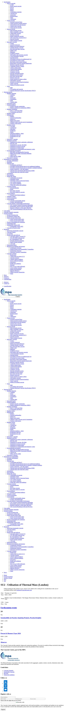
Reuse (11, 189)
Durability (9, 162)
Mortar (12, 10)
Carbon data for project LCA (17, 256)
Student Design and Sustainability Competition (22, 249)
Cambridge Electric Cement (17, 66)
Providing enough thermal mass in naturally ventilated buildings (26, 167)
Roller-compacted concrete (17, 36)
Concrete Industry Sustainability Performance (18, 203)
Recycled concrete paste (16, 76)
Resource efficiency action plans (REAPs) (20, 208)
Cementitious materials (15, 12)
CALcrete (12, 243)
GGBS (12, 4)
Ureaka (12, 43)
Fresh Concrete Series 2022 (17, 220)
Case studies (7, 210)
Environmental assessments (14, 150)
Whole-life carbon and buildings (18, 185)
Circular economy (11, 186)
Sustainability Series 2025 (16, 226)
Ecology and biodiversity (16, 202)
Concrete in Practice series (13, 228)
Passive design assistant (16, 242)
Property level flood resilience (17, 195)
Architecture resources (15, 248)
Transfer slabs (13, 102)
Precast (12, 7)
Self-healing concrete (15, 80)
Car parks (12, 126)
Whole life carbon (11, 176)
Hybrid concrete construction (17, 106)
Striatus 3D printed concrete (17, 85)
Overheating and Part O (16, 112)
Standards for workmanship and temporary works (22, 149)
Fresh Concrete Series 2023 (17, 219)
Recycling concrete (15, 190)
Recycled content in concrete (17, 192)
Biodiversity (13, 255)
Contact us (6, 278)
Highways (12, 119)
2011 (5, 579)
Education (12, 129)
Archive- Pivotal (8, 578)
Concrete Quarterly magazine (11, 212)
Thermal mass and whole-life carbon (19, 172)
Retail (11, 137)
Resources (6, 229)
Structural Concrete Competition (18, 252)
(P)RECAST (13, 50)
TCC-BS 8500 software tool (17, 238)
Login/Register (7, 279)
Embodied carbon (14, 179)
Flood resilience (11, 193)
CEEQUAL (13, 155)
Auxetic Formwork (15, 45)
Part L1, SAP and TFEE (16, 110)
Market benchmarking (15, 269)
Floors (11, 96)
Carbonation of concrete (16, 178)
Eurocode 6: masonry (12, 157)
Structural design (8, 92)
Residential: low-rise (15, 136)
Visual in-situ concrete (15, 26)
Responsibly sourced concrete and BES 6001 (21, 206)
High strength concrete (15, 30)
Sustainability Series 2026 (13, 225)
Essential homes (14, 57)
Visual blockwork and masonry (18, 25)
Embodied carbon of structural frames (19, 180)
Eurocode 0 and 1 (11, 103)
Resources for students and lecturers (16, 246)
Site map (6, 673)
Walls (11, 100)
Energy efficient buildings (16, 260)
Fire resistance (10, 175)
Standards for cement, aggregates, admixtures (21, 142)
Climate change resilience (16, 259)
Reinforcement (14, 16)
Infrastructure (10, 115)
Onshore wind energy (15, 123)
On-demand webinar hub (13, 216)
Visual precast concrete (16, 27)
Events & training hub (12, 215)
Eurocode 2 (13, 262)
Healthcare (13, 130)
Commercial (13, 127)
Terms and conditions (9, 674)
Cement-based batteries (16, 69)
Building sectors (11, 125)
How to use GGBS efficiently (17, 266)
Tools (8, 86)
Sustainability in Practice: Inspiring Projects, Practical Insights (21, 618)
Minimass (12, 52)
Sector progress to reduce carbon (18, 79)
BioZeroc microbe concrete (17, 65)
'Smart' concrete (14, 83)
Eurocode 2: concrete (12, 139)
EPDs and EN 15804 (15, 156)
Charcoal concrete (14, 70)
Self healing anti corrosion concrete (19, 55)
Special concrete (11, 29)
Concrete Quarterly (8, 670)
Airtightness (10, 173)
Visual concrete (11, 20)
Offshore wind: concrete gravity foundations (21, 122)
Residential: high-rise (15, 135)
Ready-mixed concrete (15, 6)
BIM (11, 87)
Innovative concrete (12, 42)
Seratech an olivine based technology (19, 82)
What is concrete (11, 3)
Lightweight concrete (15, 33)
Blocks (12, 9)
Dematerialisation (14, 188)
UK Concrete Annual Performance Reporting (21, 205)
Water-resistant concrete (16, 40)
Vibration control (11, 196)
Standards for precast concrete (17, 146)
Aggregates (13, 14)
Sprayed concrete (14, 39)
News (5, 275)
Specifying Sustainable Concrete (15, 230)
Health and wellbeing (15, 263)
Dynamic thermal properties (17, 240)
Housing (12, 265)
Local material (10, 199)
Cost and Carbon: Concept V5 (17, 236)
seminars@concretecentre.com (24, 590)
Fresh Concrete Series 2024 (14, 218)
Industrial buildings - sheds (17, 133)
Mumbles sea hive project (16, 75)
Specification (7, 2)
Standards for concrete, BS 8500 (18, 145)
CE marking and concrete (16, 89)
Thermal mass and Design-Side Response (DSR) (22, 170)
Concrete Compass (11, 253)
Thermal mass (10, 163)
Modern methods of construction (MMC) (20, 107)
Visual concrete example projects (18, 23)
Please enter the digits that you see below (11, 700)
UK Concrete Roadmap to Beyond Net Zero (21, 209)
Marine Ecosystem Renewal (17, 46)
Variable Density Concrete (16, 47)
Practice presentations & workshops (16, 222)
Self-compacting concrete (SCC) (18, 37)
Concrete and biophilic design (17, 200)
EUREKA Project (14, 53)
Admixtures (13, 19)
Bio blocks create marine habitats (18, 62)
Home (5, 575)
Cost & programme (12, 198)
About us (6, 276)
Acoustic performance (12, 160)
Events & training (8, 213)
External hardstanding (15, 117)
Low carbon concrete (15, 182)
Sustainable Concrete (9, 672)
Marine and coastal (15, 120)
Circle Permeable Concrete (17, 56)
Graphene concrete (15, 72)
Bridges (12, 116)
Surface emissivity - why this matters (19, 169)
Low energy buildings (15, 183)
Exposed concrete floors (16, 22)
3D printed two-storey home (17, 60)
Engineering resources (15, 250)
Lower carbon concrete (16, 268)
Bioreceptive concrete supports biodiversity (21, 63)
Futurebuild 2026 (11, 223)
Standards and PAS (12, 140)
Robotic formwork (14, 77)
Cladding (12, 95)
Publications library (12, 245)
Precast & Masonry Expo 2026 (11, 633)
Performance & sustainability (11, 159)
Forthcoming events (9, 608)
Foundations (13, 99)
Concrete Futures (11, 232)
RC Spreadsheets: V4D (16, 239)
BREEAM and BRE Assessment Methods (20, 153)
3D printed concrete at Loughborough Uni (20, 59)
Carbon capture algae (15, 67)
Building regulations (12, 109)
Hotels (11, 132)
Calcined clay (13, 13)
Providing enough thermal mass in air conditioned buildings (25, 166)
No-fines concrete (14, 35)
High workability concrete (16, 32)
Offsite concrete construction (17, 272)
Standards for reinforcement (17, 147)
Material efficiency (15, 270)
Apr (5, 581)
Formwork (12, 97)
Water (11, 17)
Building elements (11, 93)
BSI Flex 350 (13, 143)
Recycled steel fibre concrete (17, 49)
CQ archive (10, 233)
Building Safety (11, 113)
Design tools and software (13, 235)
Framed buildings (11, 105)
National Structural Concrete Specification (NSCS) (23, 90)
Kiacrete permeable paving (17, 73)
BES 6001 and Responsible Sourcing (19, 152)
